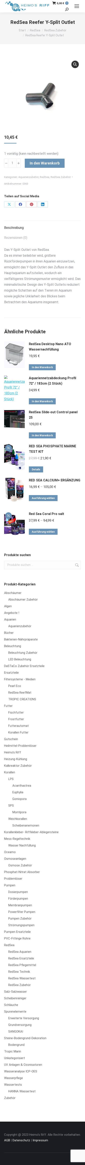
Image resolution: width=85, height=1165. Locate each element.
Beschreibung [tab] (14, 228)
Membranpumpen (20, 905)
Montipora (19, 812)
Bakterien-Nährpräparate (21, 639)
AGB (7, 1140)
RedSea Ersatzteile (21, 958)
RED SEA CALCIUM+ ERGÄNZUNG (54, 480)
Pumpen (9, 885)
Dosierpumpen (18, 892)
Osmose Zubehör (20, 865)
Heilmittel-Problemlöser (20, 746)
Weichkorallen (17, 819)
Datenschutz (21, 1140)
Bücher (9, 633)
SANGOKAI (15, 1031)
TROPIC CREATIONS (22, 699)
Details (36, 469)
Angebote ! (11, 613)
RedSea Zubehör (61, 177)
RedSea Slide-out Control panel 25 (53, 414)
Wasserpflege (13, 1078)
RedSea (44, 177)
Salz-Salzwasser (15, 991)
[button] (75, 64)
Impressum (40, 1140)
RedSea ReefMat (19, 692)
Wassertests (13, 1085)
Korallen (9, 772)
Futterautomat (18, 726)
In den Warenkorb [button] (42, 367)
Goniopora (19, 799)
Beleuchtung (12, 646)
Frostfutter (16, 719)
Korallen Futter (18, 732)
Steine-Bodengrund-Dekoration (25, 1038)
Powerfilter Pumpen (21, 912)
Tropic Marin (12, 1051)
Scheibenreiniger (15, 998)
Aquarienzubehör (28, 177)
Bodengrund (16, 1045)
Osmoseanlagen (15, 859)
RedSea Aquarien (19, 952)
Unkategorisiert (14, 1058)
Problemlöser (13, 878)
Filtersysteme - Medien (19, 679)
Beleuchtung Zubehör (22, 653)
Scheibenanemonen (25, 825)
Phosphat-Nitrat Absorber (22, 872)
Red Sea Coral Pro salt (46, 514)
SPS (11, 805)
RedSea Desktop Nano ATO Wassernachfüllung (50, 346)
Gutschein (11, 739)
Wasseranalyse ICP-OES (20, 1071)
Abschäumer (12, 593)
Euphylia (17, 792)
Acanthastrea (21, 785)
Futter (8, 706)
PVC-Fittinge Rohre (17, 938)
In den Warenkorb (45, 163)
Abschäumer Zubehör (23, 599)
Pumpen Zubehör (20, 918)
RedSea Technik (19, 972)
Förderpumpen (18, 898)
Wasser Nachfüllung (22, 845)
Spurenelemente (15, 1011)
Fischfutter (16, 712)
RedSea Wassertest (21, 978)
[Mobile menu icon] (77, 6)
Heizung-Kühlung (15, 759)
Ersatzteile (11, 672)
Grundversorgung (20, 1025)
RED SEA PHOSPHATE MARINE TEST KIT (52, 449)
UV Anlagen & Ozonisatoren (23, 1065)
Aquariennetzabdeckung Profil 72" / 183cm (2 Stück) (52, 380)
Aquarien (10, 619)
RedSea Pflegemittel (22, 965)
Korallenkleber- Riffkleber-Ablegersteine (31, 832)
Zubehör (9, 1098)
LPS (11, 779)
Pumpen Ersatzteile (17, 932)
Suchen (76, 565)
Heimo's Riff (12, 752)
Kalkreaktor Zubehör (18, 766)
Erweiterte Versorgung (23, 1018)
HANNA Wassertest (21, 1091)
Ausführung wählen (43, 498)
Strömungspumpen (21, 925)
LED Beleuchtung (19, 659)
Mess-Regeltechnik (17, 839)
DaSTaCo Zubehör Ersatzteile (24, 666)
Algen (8, 606)
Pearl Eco (14, 686)
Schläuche (11, 1005)
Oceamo (10, 852)
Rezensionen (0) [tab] (15, 238)
